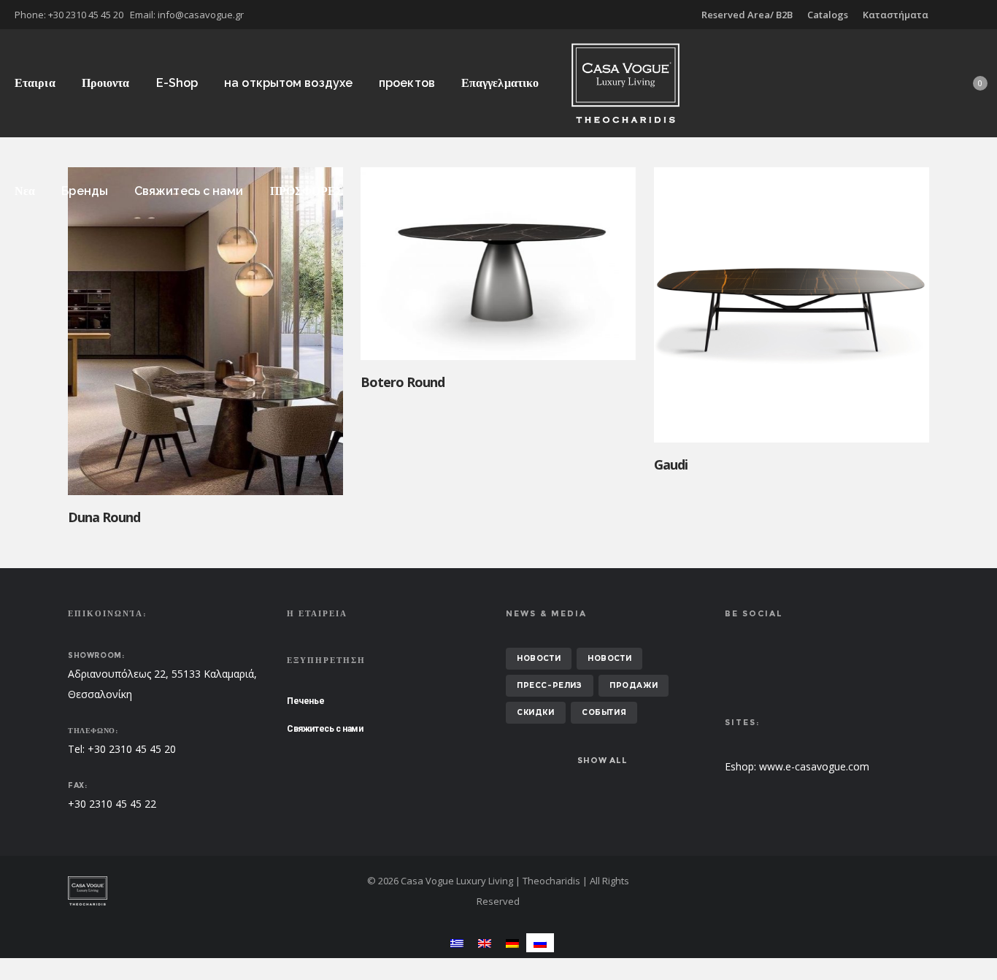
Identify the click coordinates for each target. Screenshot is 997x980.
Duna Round (104, 517)
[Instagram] (982, 14)
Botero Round (402, 382)
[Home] (206, 891)
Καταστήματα (895, 14)
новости (539, 658)
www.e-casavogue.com (814, 766)
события (604, 712)
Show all (602, 760)
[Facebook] (972, 14)
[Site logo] (625, 83)
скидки (536, 712)
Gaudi (671, 464)
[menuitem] (457, 942)
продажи (633, 685)
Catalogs (827, 14)
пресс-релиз (549, 685)
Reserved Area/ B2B (747, 14)
